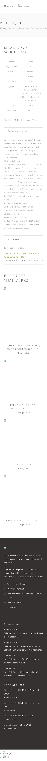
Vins (27, 29)
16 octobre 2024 (9, 710)
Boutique (12, 29)
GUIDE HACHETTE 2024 (18, 715)
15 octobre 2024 (9, 655)
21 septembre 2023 (10, 719)
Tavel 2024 (23, 464)
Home (3, 29)
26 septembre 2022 (10, 728)
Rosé (20, 353)
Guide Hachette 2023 (17, 724)
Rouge (21, 29)
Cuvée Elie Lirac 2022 (23, 520)
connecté (21, 260)
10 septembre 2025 (10, 629)
